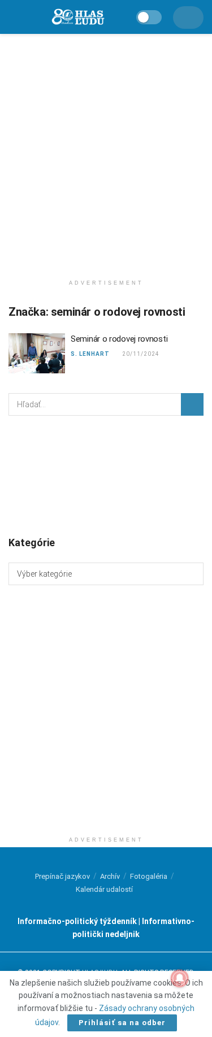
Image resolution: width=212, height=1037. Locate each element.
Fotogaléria (148, 876)
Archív (110, 876)
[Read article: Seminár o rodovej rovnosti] (36, 353)
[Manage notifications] (180, 978)
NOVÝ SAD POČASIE (106, 475)
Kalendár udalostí (104, 889)
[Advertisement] (106, 151)
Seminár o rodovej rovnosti (119, 339)
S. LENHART (90, 354)
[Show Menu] (13, 17)
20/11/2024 (140, 354)
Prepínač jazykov (62, 876)
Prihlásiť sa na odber (122, 1022)
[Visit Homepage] (77, 17)
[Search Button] (192, 404)
